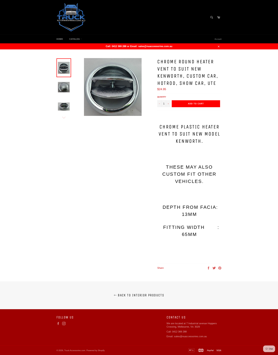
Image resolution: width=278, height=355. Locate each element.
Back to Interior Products (140, 295)
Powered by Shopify (95, 350)
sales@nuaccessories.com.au (190, 336)
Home (59, 39)
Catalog (75, 39)
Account (218, 39)
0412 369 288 (179, 331)
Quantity (161, 97)
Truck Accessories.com (74, 350)
